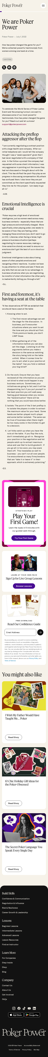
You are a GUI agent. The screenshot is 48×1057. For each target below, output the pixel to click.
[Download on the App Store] (16, 1014)
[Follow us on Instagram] (13, 1008)
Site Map (36, 1050)
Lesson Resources (10, 940)
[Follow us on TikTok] (24, 1008)
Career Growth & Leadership (15, 912)
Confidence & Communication (16, 898)
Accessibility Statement (32, 1045)
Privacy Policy (33, 658)
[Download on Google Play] (32, 1014)
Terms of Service (10, 661)
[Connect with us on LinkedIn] (34, 1008)
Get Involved (8, 994)
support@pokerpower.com (14, 124)
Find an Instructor (10, 944)
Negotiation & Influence (13, 903)
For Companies (9, 958)
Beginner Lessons (10, 926)
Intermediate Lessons (12, 930)
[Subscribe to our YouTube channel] (29, 1008)
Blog (4, 971)
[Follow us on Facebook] (18, 1008)
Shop (4, 967)
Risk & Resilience (10, 908)
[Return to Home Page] (12, 5)
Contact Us (7, 985)
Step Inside (7, 962)
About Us (6, 990)
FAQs (4, 999)
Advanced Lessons (10, 935)
